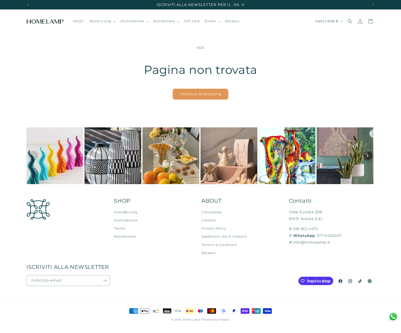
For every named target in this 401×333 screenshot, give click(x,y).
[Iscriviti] (105, 280)
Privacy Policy (213, 228)
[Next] (367, 155)
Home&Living (126, 212)
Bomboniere (125, 236)
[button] (102, 21)
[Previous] (33, 155)
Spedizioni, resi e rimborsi (224, 236)
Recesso (208, 253)
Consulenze (211, 212)
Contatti (208, 220)
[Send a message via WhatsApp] (393, 316)
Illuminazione (126, 220)
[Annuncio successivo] (373, 4)
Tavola (119, 228)
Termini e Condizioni (219, 245)
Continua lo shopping (200, 94)
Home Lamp (191, 319)
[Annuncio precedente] (28, 4)
